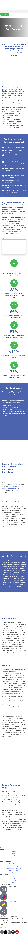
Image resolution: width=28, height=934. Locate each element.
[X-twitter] (5, 932)
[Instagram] (13, 932)
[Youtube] (17, 932)
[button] (14, 11)
